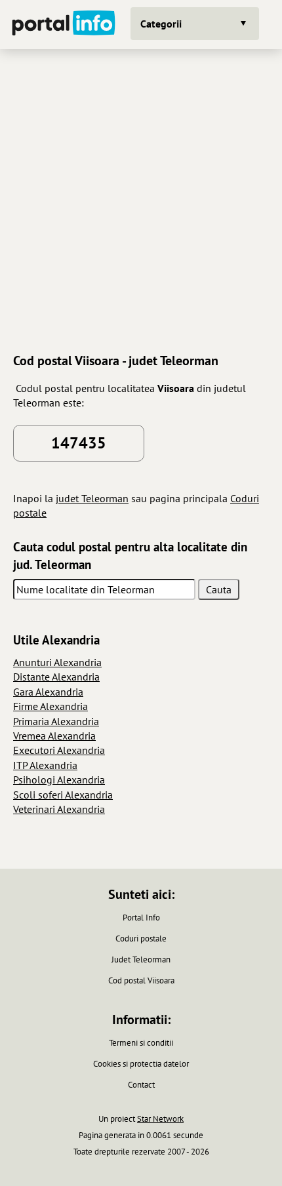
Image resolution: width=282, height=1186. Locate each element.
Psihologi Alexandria (59, 779)
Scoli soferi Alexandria (63, 794)
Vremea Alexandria (54, 735)
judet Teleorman (92, 498)
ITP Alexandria (45, 765)
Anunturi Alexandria (57, 662)
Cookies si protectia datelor (141, 1063)
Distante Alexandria (56, 676)
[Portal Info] (63, 25)
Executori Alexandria (59, 750)
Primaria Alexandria (56, 721)
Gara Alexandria (48, 691)
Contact (141, 1084)
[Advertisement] (141, 199)
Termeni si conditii (141, 1042)
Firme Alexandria (50, 706)
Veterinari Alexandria (59, 809)
